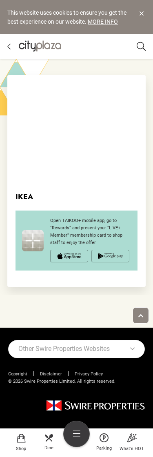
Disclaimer (51, 374)
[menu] (76, 434)
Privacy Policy (89, 374)
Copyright (17, 374)
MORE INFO (103, 21)
